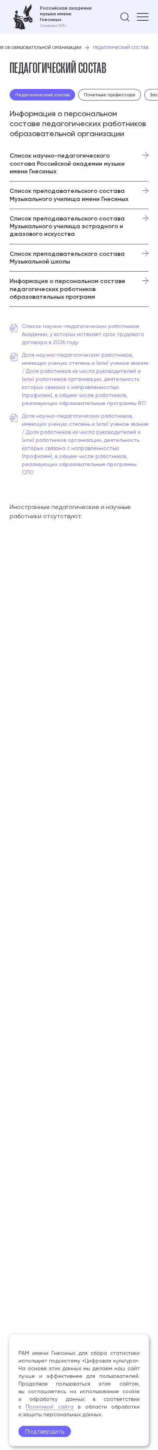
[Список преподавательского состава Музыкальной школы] (79, 258)
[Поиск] (125, 17)
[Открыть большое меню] (142, 17)
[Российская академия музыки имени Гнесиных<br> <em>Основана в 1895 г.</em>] (51, 17)
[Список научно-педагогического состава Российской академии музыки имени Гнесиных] (79, 163)
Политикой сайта (49, 1407)
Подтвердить (44, 1431)
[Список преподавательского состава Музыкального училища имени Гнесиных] (79, 195)
